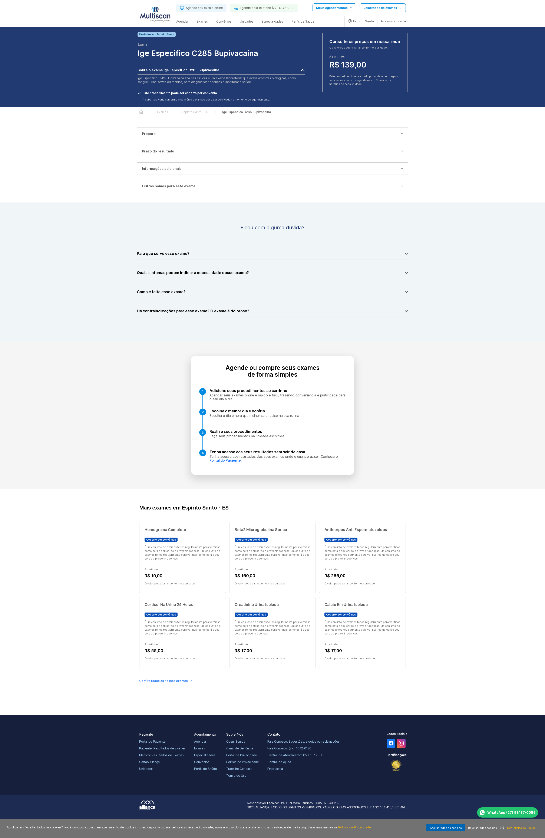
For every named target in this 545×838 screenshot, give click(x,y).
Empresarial (275, 769)
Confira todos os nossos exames (163, 681)
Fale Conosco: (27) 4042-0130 (289, 748)
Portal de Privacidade (241, 755)
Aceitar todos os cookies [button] (446, 827)
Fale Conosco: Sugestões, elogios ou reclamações (303, 741)
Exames (199, 748)
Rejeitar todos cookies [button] (482, 827)
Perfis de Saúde (205, 769)
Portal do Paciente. (225, 460)
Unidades (146, 769)
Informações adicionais (162, 168)
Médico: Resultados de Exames (161, 755)
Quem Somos (235, 741)
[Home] (141, 112)
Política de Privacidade (354, 827)
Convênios (201, 762)
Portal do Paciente (152, 741)
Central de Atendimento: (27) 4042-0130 (296, 755)
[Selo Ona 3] (396, 765)
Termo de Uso (236, 775)
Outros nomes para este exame (168, 186)
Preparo (149, 134)
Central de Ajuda (279, 762)
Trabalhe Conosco (239, 769)
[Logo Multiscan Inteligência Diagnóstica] (155, 15)
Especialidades (204, 755)
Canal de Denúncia (239, 748)
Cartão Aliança (149, 762)
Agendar (200, 741)
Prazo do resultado (158, 151)
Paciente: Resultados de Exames (162, 748)
